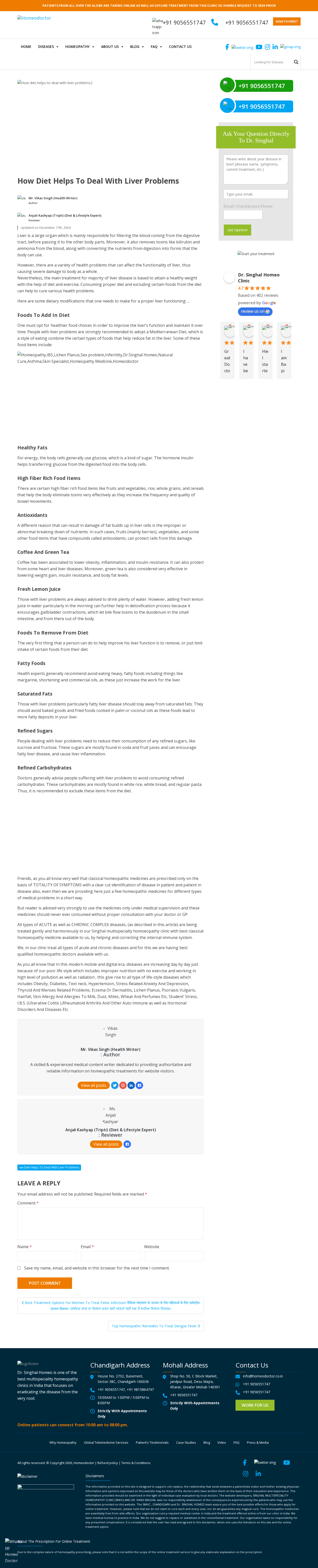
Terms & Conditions (136, 1463)
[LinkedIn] (131, 1085)
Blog (134, 46)
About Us (110, 46)
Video (221, 1442)
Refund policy (107, 1463)
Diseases (46, 46)
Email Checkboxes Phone (248, 206)
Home (26, 46)
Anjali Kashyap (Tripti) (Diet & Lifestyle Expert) (65, 215)
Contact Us (180, 46)
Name (24, 1246)
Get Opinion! (237, 230)
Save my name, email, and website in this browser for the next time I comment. (97, 1268)
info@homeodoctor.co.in (263, 1376)
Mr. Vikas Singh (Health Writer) (53, 198)
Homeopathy (77, 46)
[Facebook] (139, 1085)
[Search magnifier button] (296, 62)
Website (151, 1246)
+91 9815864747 (140, 1389)
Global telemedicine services (106, 1442)
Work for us (255, 1405)
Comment (28, 1203)
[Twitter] (115, 1085)
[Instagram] (123, 1085)
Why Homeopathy (63, 1442)
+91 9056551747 (247, 22)
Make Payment (287, 21)
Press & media (258, 1442)
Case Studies (186, 1442)
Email (87, 1246)
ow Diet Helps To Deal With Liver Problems (49, 1167)
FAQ (154, 46)
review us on (253, 311)
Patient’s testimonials (152, 1442)
